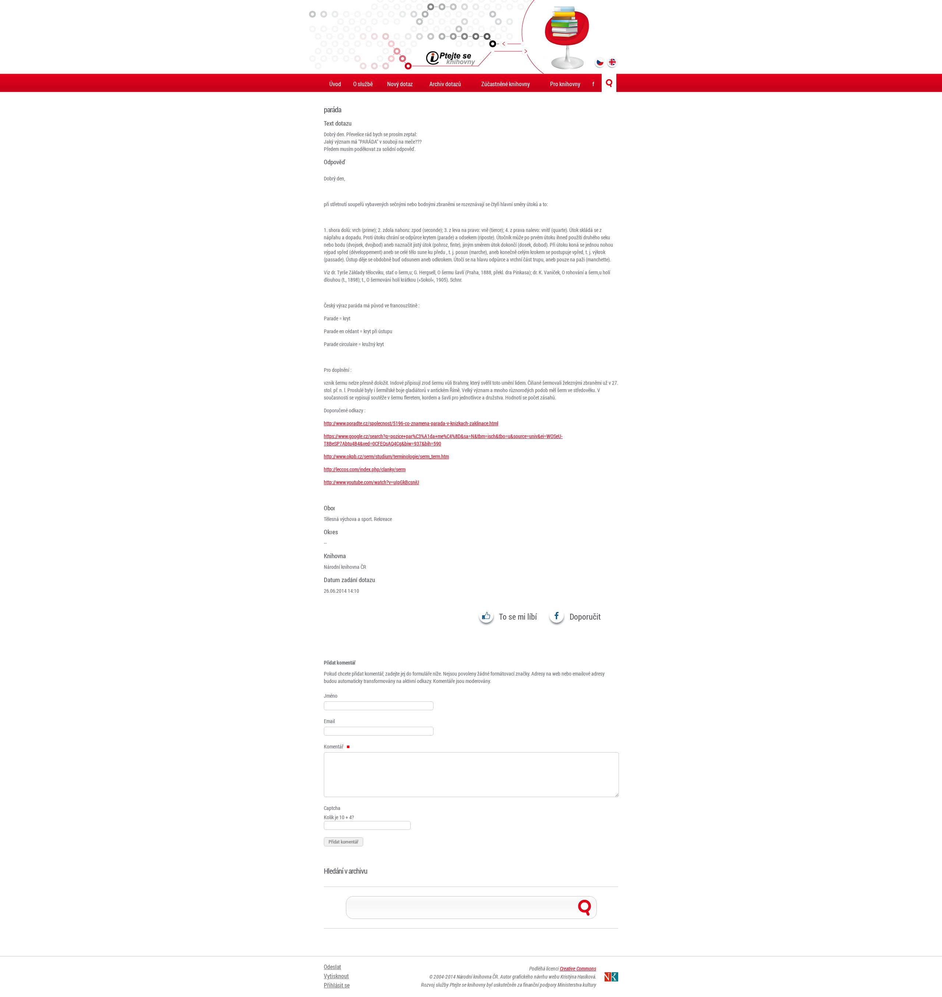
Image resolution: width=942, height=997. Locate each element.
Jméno (330, 695)
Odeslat (332, 966)
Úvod (335, 84)
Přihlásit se (337, 985)
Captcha (332, 807)
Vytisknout (336, 976)
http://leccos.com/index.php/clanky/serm (365, 469)
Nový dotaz (400, 84)
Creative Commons (578, 968)
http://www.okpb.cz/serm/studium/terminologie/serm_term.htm (386, 456)
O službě (363, 84)
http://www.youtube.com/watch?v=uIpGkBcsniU (371, 482)
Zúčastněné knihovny (505, 84)
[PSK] (471, 37)
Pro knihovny (565, 84)
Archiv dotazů (445, 84)
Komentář (334, 746)
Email (329, 721)
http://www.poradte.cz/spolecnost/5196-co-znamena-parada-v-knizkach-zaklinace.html (411, 423)
